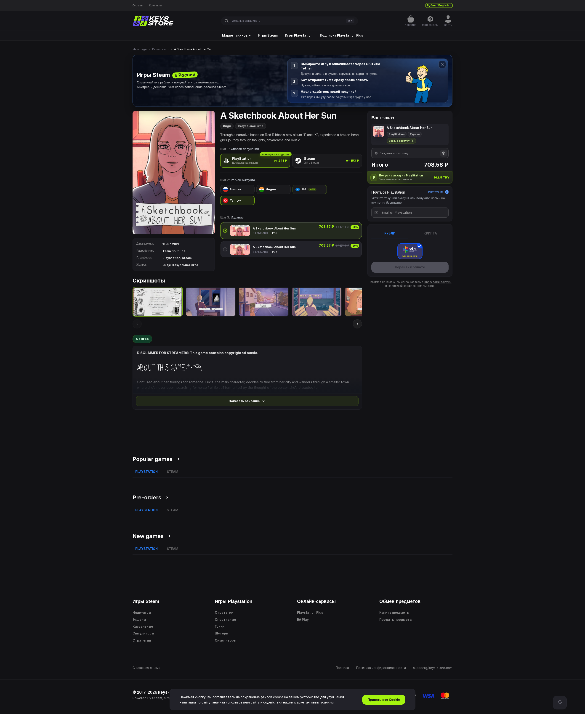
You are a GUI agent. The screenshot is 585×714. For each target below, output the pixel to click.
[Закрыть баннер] (442, 64)
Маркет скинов (234, 35)
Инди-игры (142, 612)
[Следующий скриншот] (357, 323)
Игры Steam (268, 35)
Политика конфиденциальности (381, 668)
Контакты (155, 5)
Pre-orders (147, 497)
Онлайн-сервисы (316, 601)
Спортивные (225, 619)
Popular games (153, 459)
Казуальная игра (250, 126)
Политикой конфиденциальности (411, 286)
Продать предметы (395, 619)
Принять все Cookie (384, 699)
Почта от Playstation (388, 192)
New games (148, 536)
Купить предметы (394, 612)
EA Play (303, 619)
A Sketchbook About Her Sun (274, 228)
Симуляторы (143, 633)
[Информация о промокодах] (443, 153)
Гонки (219, 626)
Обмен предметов (399, 601)
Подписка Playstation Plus (341, 35)
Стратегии (142, 640)
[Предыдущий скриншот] (137, 323)
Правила (342, 668)
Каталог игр (160, 49)
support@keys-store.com (432, 668)
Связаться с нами (146, 668)
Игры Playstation (299, 35)
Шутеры (222, 633)
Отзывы (138, 5)
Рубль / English (438, 5)
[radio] (255, 160)
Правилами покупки (437, 282)
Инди (227, 126)
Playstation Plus (310, 612)
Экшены (139, 619)
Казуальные (143, 626)
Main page (140, 49)
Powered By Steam (147, 698)
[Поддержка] (560, 702)
